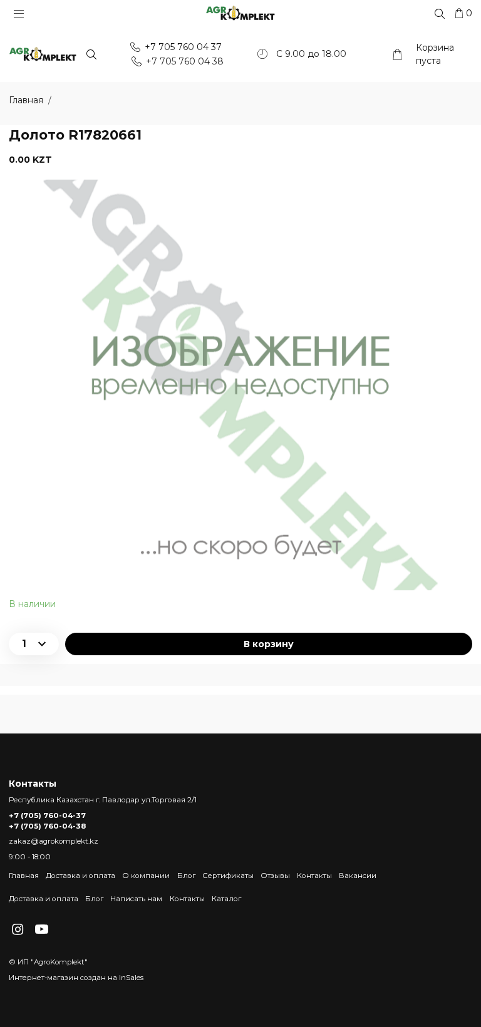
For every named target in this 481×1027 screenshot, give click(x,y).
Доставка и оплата (80, 875)
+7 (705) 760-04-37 (47, 815)
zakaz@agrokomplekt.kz (53, 841)
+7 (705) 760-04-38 (47, 826)
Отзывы (275, 875)
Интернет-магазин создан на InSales (76, 977)
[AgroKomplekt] (240, 13)
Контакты (314, 875)
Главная (24, 875)
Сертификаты (228, 875)
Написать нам (136, 898)
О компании (146, 875)
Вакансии (357, 875)
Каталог (226, 898)
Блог (186, 875)
